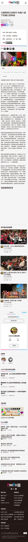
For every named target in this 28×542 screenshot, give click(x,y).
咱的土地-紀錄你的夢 (6, 517)
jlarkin (3, 363)
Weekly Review (5, 503)
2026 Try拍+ (4, 512)
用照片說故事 (4, 519)
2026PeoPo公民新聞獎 (7, 418)
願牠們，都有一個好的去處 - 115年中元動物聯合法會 (14, 427)
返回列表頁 (14, 320)
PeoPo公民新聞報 (18, 495)
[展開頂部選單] (25, 2)
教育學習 (15, 36)
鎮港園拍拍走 (6, 459)
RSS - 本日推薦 (5, 528)
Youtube (16, 489)
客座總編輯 (17, 505)
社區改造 (8, 36)
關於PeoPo (4, 495)
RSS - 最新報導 (5, 526)
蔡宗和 (4, 438)
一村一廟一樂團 (16, 39)
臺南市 (10, 32)
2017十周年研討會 (19, 514)
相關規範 (3, 498)
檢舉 (12, 24)
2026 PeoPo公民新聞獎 (7, 514)
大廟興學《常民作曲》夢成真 (13, 300)
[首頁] (14, 3)
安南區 (15, 32)
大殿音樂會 (9, 39)
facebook (11, 489)
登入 (18, 317)
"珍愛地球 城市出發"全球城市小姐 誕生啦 (14, 471)
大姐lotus (10, 363)
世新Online (5, 452)
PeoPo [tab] (11, 312)
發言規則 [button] (24, 312)
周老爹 (4, 472)
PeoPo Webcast (7, 445)
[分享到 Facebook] (5, 49)
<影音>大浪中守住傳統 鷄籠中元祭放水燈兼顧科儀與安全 (13, 436)
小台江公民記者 (7, 248)
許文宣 (4, 466)
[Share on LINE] (10, 49)
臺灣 (7, 32)
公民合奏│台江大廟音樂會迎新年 (14, 246)
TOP (25, 533)
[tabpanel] (14, 317)
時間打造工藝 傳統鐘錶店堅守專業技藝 (13, 450)
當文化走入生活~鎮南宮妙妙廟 (10, 457)
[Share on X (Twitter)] (8, 49)
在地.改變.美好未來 (19, 517)
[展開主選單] (2, 2)
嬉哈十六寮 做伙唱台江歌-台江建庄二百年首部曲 (15, 273)
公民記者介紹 (17, 503)
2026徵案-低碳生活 (19, 512)
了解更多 (14, 345)
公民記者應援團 (18, 500)
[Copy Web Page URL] (13, 49)
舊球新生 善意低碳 (6, 444)
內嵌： (4, 68)
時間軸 (2, 500)
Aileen (4, 430)
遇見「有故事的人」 (19, 519)
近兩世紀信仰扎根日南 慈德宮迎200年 (13, 464)
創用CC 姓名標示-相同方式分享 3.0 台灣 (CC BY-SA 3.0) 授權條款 (9, 42)
